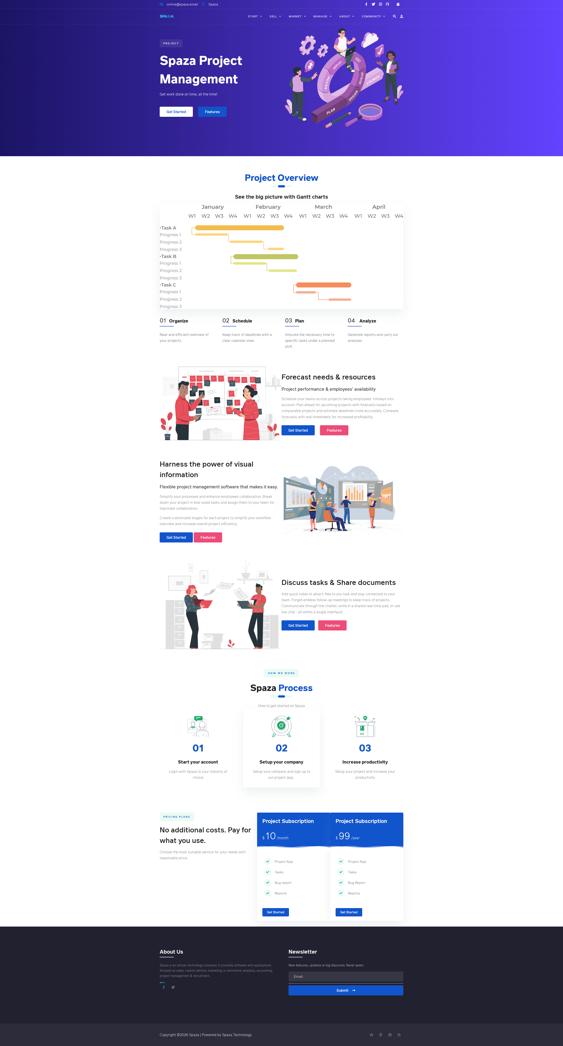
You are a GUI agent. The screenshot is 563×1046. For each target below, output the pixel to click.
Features (212, 111)
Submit (342, 990)
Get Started (176, 111)
